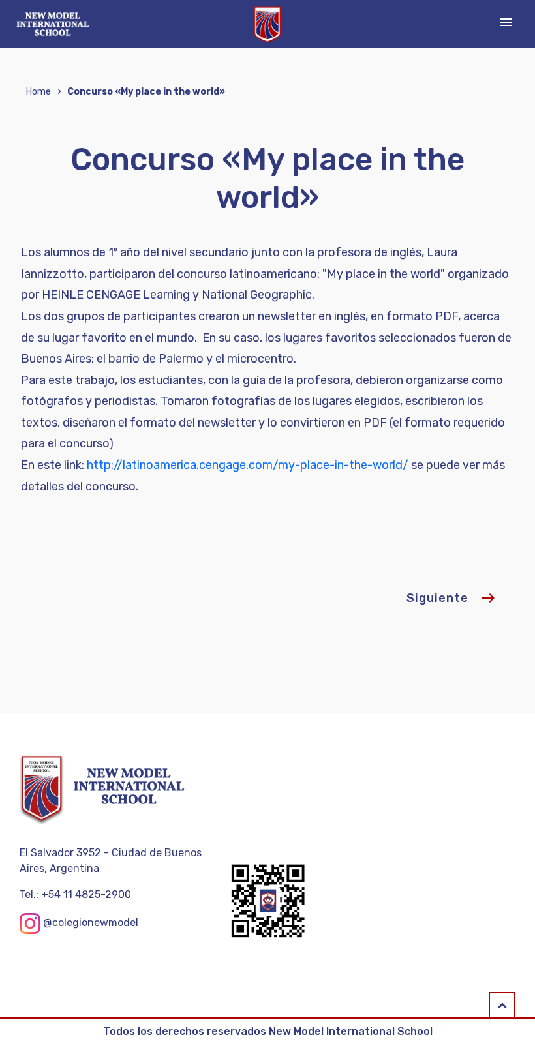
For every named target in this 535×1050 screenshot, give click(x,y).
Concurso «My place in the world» (146, 91)
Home (38, 91)
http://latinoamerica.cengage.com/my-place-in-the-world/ (247, 465)
